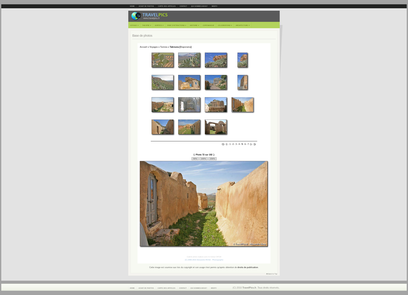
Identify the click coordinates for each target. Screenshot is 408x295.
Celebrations (225, 25)
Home (132, 6)
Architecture (243, 25)
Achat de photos (146, 6)
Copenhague (208, 25)
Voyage (134, 25)
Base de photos (142, 35)
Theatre (146, 25)
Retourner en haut (271, 274)
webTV (214, 6)
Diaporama (185, 47)
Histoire (194, 25)
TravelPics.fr (249, 287)
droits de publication (247, 267)
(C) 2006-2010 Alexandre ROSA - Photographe (204, 260)
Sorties (159, 25)
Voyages (153, 47)
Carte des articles (167, 6)
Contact (183, 6)
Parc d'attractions (176, 25)
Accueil (143, 47)
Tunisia (163, 47)
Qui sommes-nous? (199, 6)
